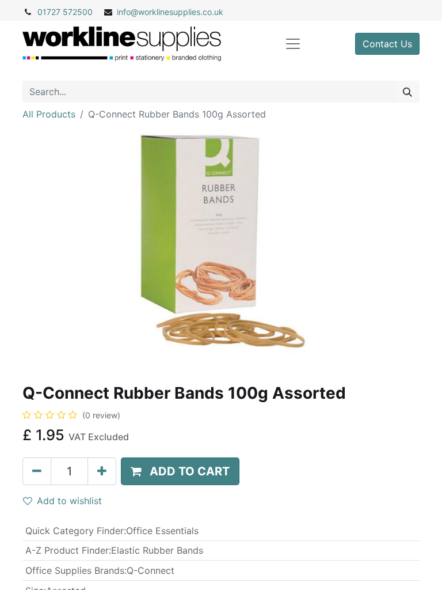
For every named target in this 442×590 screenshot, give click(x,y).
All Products (48, 114)
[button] (180, 471)
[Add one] (101, 471)
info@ (127, 12)
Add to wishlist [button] (69, 500)
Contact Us (387, 44)
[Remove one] (36, 471)
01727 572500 (65, 12)
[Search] (407, 92)
